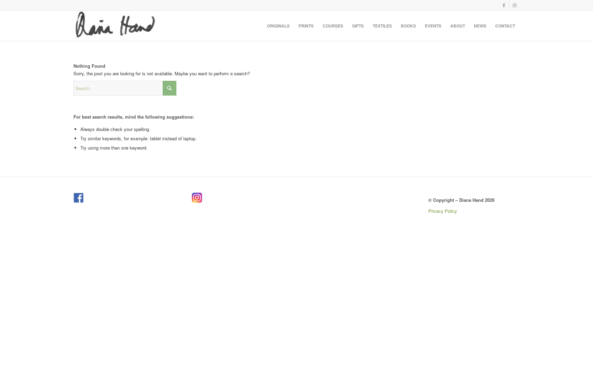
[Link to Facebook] (504, 5)
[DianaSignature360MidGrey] (114, 26)
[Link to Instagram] (514, 5)
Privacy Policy (442, 211)
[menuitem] (278, 26)
